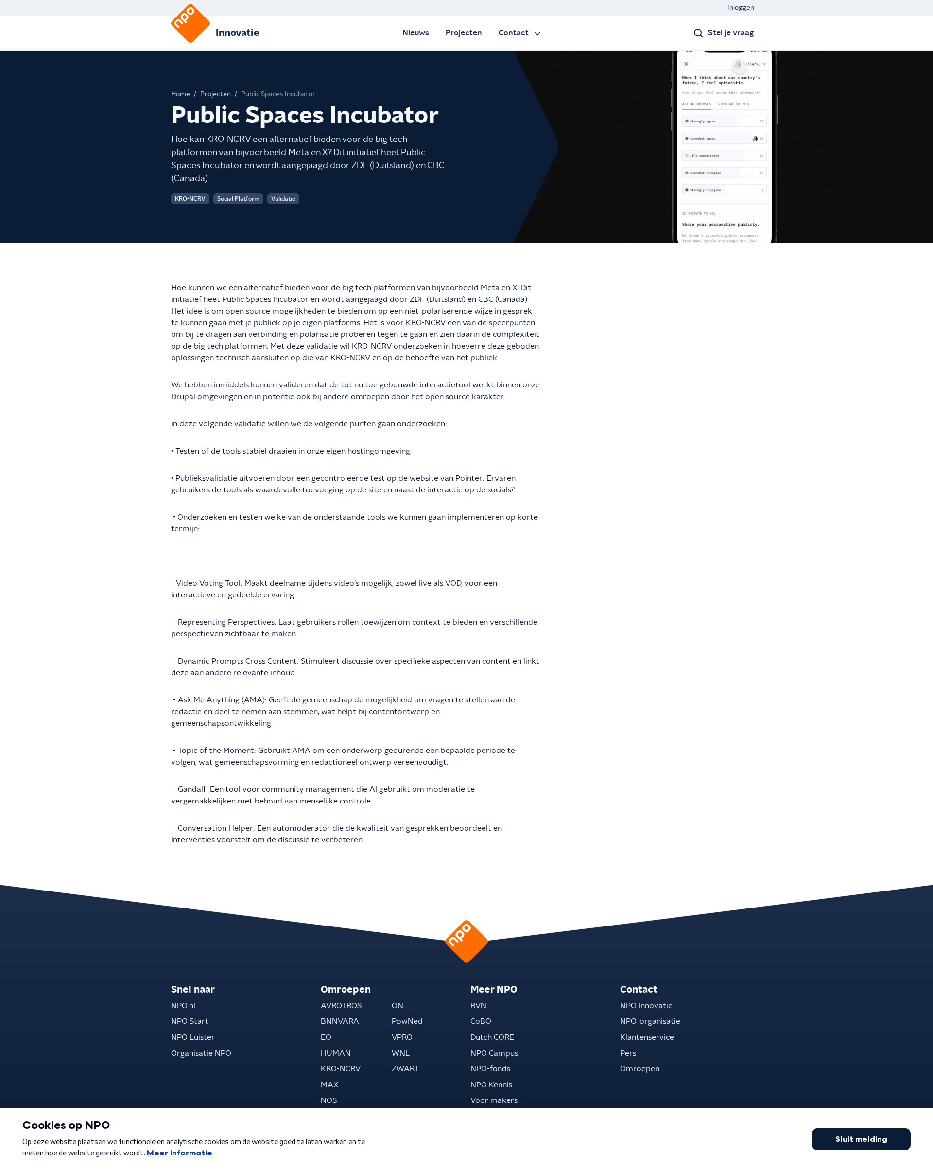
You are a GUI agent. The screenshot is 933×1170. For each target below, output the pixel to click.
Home (180, 94)
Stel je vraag (731, 32)
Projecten (464, 32)
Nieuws (415, 32)
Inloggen (740, 7)
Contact (514, 32)
